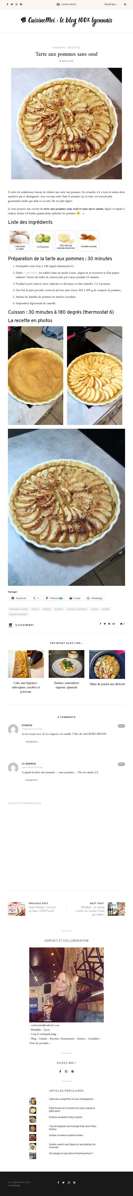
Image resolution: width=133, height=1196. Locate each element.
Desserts (59, 48)
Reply (121, 726)
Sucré (105, 609)
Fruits (46, 609)
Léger (94, 609)
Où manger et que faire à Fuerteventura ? (71, 1153)
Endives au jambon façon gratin (65, 1117)
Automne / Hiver (18, 609)
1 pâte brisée (30, 273)
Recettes (74, 48)
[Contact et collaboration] (66, 984)
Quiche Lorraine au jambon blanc (66, 1135)
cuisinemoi (26, 625)
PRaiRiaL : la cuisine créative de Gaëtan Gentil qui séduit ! (90, 911)
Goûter (59, 609)
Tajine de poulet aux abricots (107, 684)
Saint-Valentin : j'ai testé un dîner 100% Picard (42, 909)
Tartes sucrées (18, 615)
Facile (35, 609)
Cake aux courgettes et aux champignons (71, 1099)
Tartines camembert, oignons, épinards (66, 685)
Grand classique (77, 609)
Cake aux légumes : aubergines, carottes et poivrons (26, 687)
